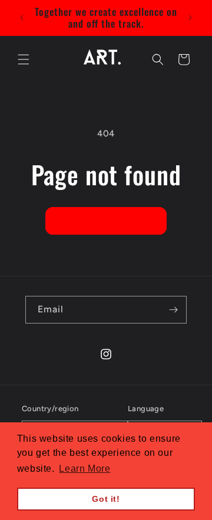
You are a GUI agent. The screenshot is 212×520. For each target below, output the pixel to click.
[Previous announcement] (22, 18)
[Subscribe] (173, 310)
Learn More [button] (84, 469)
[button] (24, 59)
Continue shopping (106, 221)
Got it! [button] (106, 499)
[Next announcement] (190, 18)
